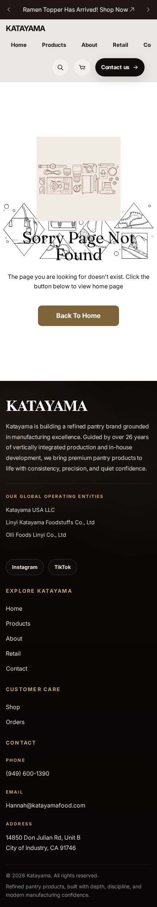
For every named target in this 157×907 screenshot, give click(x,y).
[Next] (148, 9)
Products (54, 44)
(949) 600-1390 (27, 773)
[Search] (60, 67)
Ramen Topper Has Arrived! (75, 9)
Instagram (25, 567)
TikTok (62, 567)
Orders (15, 722)
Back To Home (78, 315)
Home (19, 44)
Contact (16, 668)
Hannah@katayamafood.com (45, 805)
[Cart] (82, 67)
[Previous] (9, 9)
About (89, 44)
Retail (120, 44)
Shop (13, 707)
